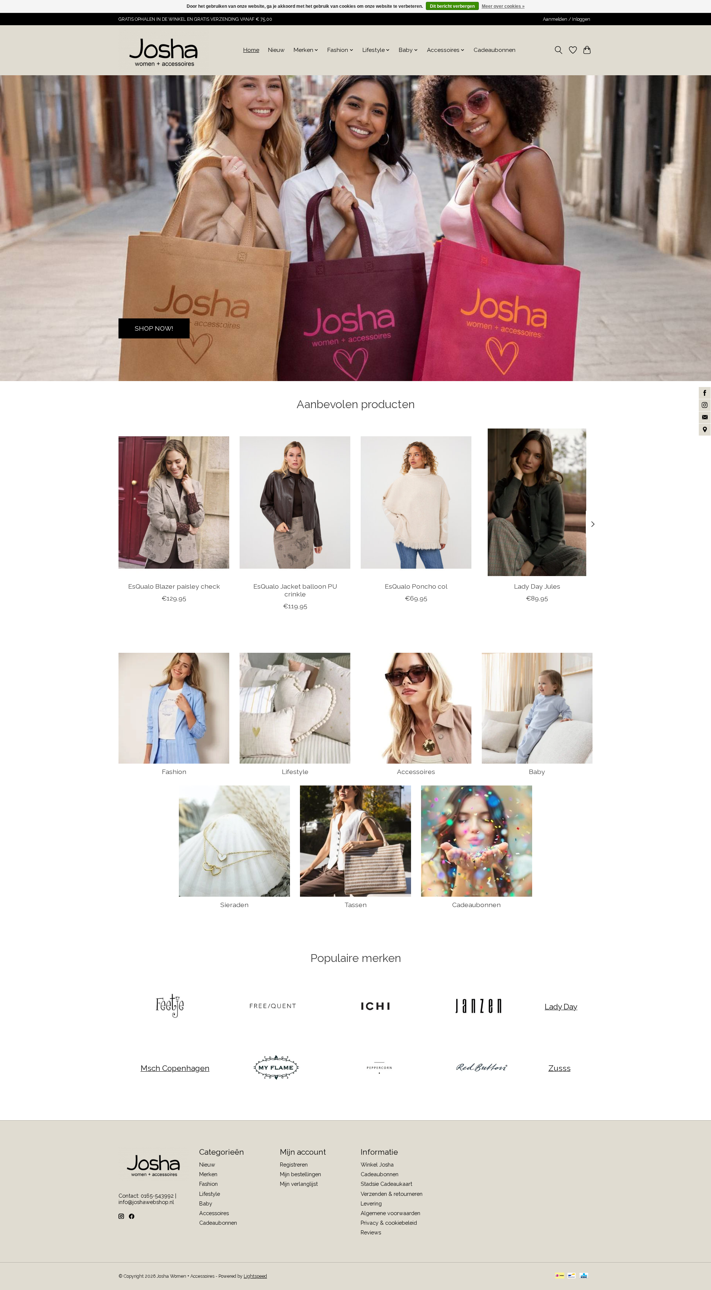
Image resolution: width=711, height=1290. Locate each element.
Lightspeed (255, 1276)
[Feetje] (170, 1006)
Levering (371, 1203)
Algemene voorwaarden (390, 1213)
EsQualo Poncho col (416, 586)
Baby (537, 771)
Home (251, 50)
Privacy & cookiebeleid (389, 1223)
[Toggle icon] (558, 50)
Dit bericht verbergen (452, 6)
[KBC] (583, 1276)
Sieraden (234, 905)
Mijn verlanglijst (299, 1184)
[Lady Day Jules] (537, 502)
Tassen (355, 905)
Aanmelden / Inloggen (566, 19)
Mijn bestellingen (300, 1174)
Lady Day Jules (537, 586)
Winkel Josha (377, 1164)
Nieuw (276, 50)
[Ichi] (375, 1006)
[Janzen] (478, 1006)
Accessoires (416, 771)
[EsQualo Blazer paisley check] (173, 502)
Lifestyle (295, 771)
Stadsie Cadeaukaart (386, 1184)
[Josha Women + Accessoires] (163, 50)
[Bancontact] (571, 1276)
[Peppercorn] (379, 1068)
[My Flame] (276, 1068)
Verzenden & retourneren (392, 1194)
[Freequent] (272, 1006)
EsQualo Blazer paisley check (174, 586)
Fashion (174, 771)
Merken (208, 1174)
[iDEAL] (559, 1276)
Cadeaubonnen (494, 50)
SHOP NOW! (154, 328)
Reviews (371, 1232)
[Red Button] (481, 1068)
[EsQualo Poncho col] (416, 502)
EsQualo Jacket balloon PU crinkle (295, 590)
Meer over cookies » (503, 6)
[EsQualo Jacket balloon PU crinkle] (295, 502)
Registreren (294, 1164)
